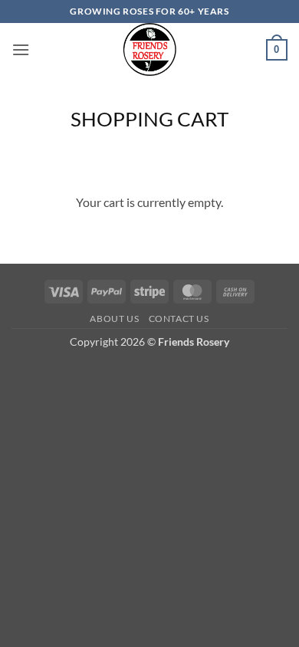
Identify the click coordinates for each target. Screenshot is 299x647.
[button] (21, 49)
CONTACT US (179, 318)
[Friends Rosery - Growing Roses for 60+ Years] (150, 50)
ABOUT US (114, 318)
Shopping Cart (149, 118)
